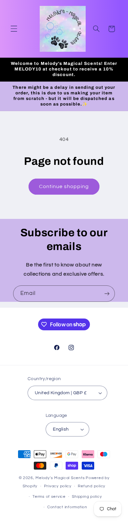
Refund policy (91, 486)
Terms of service (49, 496)
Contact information (67, 507)
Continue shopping (64, 186)
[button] (13, 28)
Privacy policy (58, 486)
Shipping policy (87, 496)
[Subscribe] (107, 293)
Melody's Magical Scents (60, 478)
